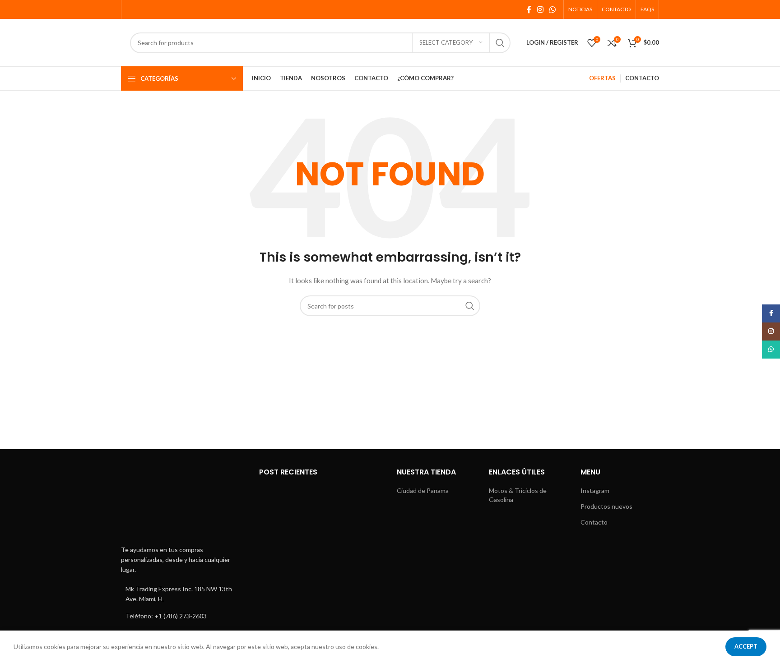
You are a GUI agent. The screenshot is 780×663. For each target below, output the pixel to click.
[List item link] (183, 616)
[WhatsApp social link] (553, 9)
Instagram (594, 490)
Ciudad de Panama (423, 490)
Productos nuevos (606, 506)
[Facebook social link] (529, 9)
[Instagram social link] (540, 9)
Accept (745, 646)
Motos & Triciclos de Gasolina (518, 495)
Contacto (594, 522)
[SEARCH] (500, 42)
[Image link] (183, 502)
